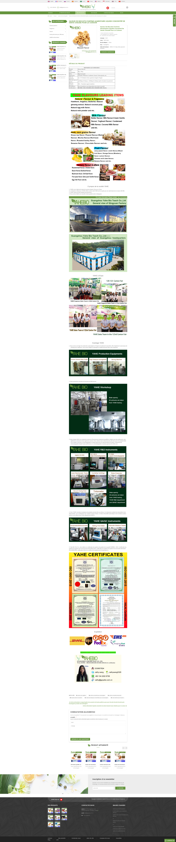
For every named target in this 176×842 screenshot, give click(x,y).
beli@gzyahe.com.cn (64, 7)
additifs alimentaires (54, 37)
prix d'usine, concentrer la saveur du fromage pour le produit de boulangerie (105, 764)
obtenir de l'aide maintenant (80, 739)
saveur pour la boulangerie (118, 826)
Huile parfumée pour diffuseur (57, 34)
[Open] (174, 20)
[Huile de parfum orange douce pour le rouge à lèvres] (52, 49)
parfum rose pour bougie (62, 65)
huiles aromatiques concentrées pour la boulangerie (97, 697)
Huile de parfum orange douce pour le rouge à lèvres (62, 46)
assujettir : (73, 717)
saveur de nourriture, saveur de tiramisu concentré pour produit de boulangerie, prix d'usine (76, 764)
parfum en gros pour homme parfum (119, 821)
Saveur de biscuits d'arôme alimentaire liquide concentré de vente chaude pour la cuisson (89, 719)
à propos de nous (105, 838)
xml (57, 840)
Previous (123, 748)
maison (50, 13)
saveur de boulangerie (62, 16)
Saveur (55, 16)
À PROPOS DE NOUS (64, 13)
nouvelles (94, 13)
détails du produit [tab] (77, 63)
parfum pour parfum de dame (119, 829)
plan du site (90, 838)
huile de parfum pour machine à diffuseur (120, 812)
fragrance (52, 28)
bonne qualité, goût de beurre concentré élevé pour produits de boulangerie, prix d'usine (90, 764)
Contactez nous (109, 13)
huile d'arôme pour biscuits (118, 697)
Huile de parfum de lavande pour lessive (62, 56)
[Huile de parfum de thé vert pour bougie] (52, 77)
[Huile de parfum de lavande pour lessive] (52, 58)
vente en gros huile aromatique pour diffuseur (120, 815)
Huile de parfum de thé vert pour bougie (62, 74)
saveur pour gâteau (82, 695)
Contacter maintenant (107, 52)
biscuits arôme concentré (76, 697)
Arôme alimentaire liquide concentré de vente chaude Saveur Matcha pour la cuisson (104, 706)
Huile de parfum (53, 25)
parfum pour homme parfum (119, 809)
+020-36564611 (53, 7)
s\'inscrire (120, 788)
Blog (121, 13)
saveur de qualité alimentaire (119, 831)
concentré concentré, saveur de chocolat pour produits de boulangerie (119, 764)
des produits (80, 13)
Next (126, 748)
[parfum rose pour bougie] (52, 68)
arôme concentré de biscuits (115, 695)
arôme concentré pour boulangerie (97, 695)
